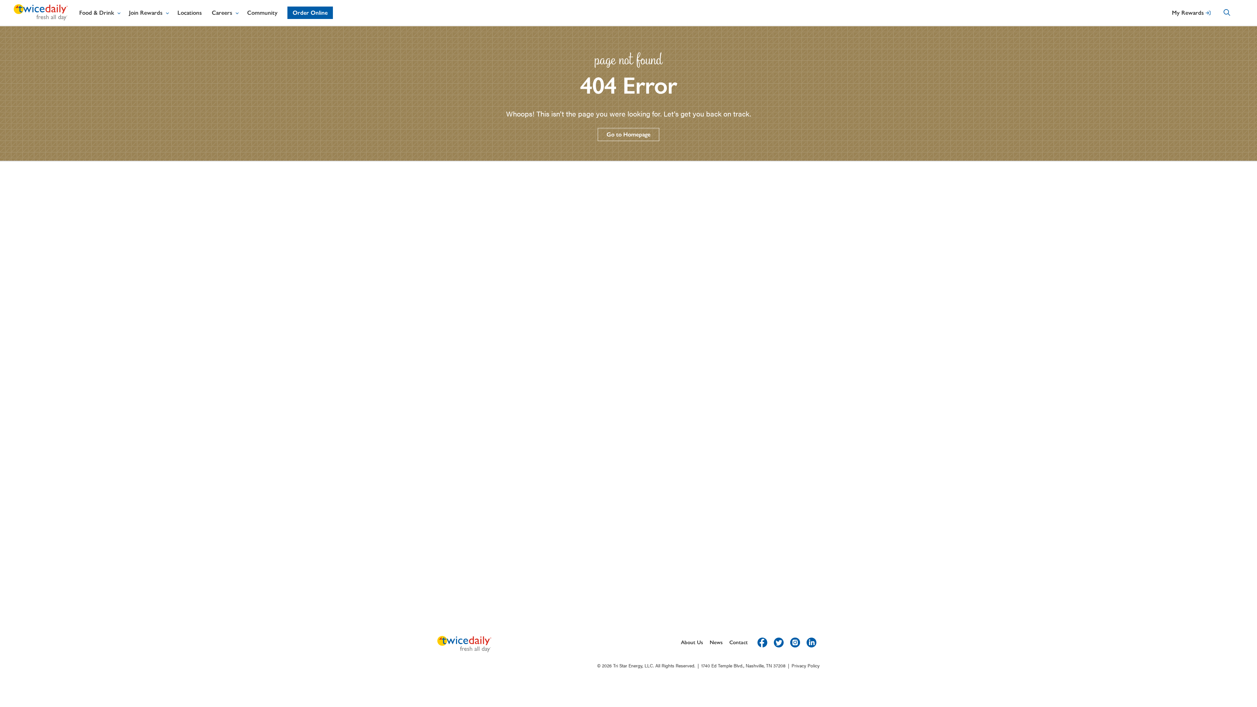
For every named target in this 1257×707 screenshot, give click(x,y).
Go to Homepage (628, 134)
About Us (692, 642)
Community (262, 12)
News (716, 642)
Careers (222, 12)
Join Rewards (146, 12)
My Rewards (1188, 13)
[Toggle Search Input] (1233, 13)
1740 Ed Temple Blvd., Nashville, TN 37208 (743, 665)
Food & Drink (96, 12)
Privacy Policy (806, 665)
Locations (189, 12)
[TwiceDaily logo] (41, 18)
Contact (738, 642)
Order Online (310, 12)
